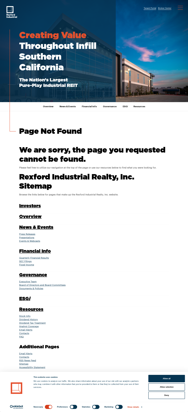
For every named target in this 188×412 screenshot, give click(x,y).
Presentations (26, 238)
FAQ (21, 337)
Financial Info (89, 106)
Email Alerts (25, 330)
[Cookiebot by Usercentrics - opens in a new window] (16, 407)
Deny (166, 395)
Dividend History (28, 319)
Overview (48, 106)
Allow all (166, 378)
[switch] (73, 407)
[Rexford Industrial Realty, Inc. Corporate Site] (11, 12)
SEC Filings (25, 261)
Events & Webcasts (29, 241)
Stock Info (24, 316)
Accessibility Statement (32, 367)
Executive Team (28, 282)
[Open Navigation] (180, 7)
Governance (110, 106)
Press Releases (27, 234)
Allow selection (167, 387)
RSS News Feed (27, 360)
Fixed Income (26, 265)
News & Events (68, 106)
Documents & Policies (31, 288)
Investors (30, 205)
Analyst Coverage (29, 326)
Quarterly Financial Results (34, 258)
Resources (139, 106)
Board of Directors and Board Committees (42, 285)
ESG (125, 106)
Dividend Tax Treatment (32, 323)
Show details (133, 407)
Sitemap (23, 364)
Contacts (24, 333)
